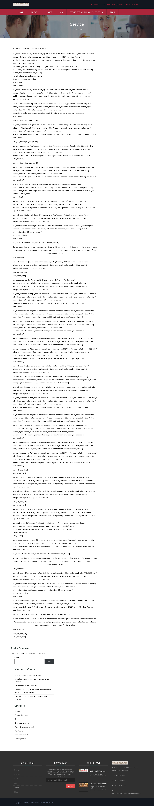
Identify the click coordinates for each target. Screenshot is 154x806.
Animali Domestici (21, 715)
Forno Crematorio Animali (24, 727)
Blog (112, 12)
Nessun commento (39, 48)
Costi (16, 779)
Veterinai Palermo (98, 771)
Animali (17, 711)
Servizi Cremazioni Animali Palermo (86, 12)
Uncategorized (20, 739)
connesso (23, 653)
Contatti (35, 12)
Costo (49, 12)
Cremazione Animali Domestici (26, 686)
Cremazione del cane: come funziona (28, 675)
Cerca (16, 657)
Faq (61, 12)
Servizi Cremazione (99, 784)
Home (20, 12)
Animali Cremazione (23, 48)
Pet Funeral (19, 731)
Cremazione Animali (22, 723)
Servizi (16, 788)
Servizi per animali (21, 735)
